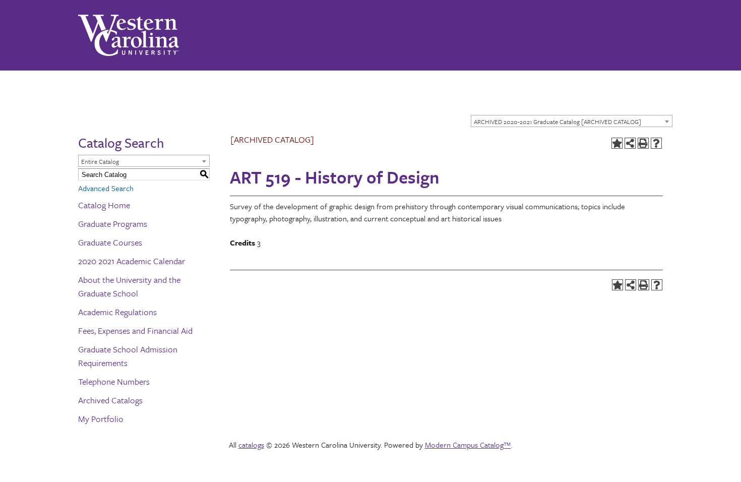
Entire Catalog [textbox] (100, 161)
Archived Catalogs (110, 400)
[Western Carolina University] (128, 35)
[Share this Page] (630, 143)
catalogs (251, 444)
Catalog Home (104, 205)
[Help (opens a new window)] (656, 143)
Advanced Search (106, 188)
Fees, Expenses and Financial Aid (135, 330)
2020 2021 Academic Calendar (131, 261)
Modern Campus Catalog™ (468, 444)
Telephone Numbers (114, 381)
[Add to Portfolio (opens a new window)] (617, 143)
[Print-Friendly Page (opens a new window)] (643, 143)
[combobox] (571, 121)
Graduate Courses (110, 242)
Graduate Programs (112, 223)
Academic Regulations (117, 312)
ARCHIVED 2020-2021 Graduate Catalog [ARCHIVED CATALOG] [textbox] (557, 121)
